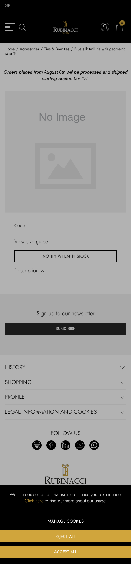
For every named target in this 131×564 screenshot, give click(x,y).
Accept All (65, 552)
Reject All (65, 536)
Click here (34, 500)
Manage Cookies (66, 521)
